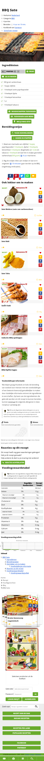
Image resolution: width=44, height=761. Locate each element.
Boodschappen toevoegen (23, 111)
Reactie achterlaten (14, 462)
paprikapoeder (12, 147)
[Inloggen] (35, 694)
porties (7, 21)
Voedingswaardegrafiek (20, 573)
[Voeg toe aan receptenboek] (40, 192)
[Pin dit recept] (16, 176)
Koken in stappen (23, 138)
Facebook (21, 743)
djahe (31, 147)
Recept (5, 580)
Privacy (32, 754)
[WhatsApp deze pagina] (27, 176)
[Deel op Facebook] (40, 197)
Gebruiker (9, 689)
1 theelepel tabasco (11, 105)
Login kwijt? (14, 699)
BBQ (13, 18)
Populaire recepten (22, 733)
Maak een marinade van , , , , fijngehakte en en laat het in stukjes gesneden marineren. (22, 150)
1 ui (5, 101)
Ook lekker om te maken (16, 564)
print (31, 71)
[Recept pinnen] (40, 201)
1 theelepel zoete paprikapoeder (16, 90)
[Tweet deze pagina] (22, 176)
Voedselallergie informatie (21, 566)
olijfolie (29, 144)
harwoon (18, 27)
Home (3, 578)
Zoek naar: (6, 706)
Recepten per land (21, 728)
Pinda (6, 422)
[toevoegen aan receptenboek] (36, 602)
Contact (27, 754)
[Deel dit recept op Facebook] (10, 176)
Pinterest (21, 748)
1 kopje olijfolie (9, 86)
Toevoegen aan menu (23, 116)
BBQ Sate (6, 557)
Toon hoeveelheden (23, 133)
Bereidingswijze (13, 562)
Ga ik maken (10, 76)
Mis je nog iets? (23, 121)
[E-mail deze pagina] (33, 176)
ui (33, 150)
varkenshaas (11, 155)
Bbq (4, 585)
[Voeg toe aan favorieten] (40, 188)
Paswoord (9, 694)
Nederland (16, 15)
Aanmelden (30, 699)
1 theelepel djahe (10, 93)
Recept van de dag (21, 713)
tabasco (10, 153)
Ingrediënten (12, 559)
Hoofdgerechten (9, 583)
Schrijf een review (10, 30)
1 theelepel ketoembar (12, 97)
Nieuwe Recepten (21, 718)
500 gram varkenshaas (12, 82)
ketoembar (11, 150)
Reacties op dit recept (15, 568)
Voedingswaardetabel (15, 571)
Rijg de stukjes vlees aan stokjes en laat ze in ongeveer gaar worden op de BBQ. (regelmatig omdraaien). (21, 164)
